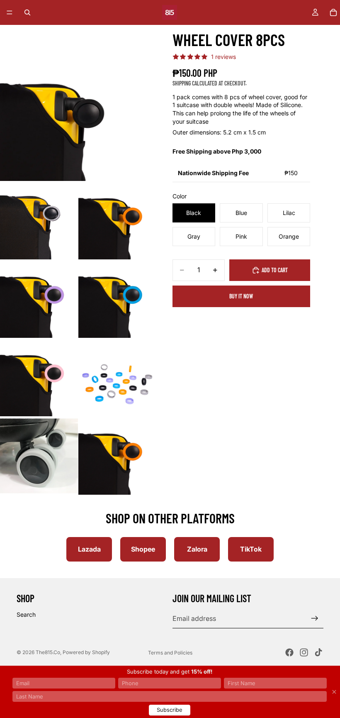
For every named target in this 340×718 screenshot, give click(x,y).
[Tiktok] (318, 652)
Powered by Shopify (86, 652)
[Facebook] (289, 652)
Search (26, 614)
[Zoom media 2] (39, 220)
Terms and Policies (170, 653)
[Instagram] (304, 652)
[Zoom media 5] (117, 299)
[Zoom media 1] (78, 103)
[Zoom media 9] (117, 456)
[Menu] (9, 12)
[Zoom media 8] (39, 456)
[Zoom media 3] (117, 220)
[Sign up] (314, 618)
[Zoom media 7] (117, 377)
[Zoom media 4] (39, 299)
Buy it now (241, 296)
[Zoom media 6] (39, 377)
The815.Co (48, 652)
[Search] (27, 12)
